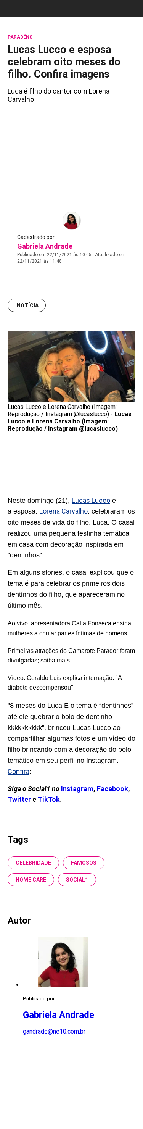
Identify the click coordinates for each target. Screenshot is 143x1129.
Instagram (77, 789)
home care (31, 880)
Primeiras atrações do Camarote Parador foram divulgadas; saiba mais (71, 656)
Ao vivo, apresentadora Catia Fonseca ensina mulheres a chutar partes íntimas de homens (69, 628)
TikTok (49, 799)
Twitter (20, 799)
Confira (18, 771)
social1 (77, 880)
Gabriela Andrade (44, 246)
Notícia (28, 305)
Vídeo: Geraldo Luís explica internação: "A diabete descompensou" (65, 683)
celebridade (33, 863)
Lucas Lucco (91, 500)
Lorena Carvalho (63, 511)
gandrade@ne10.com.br (54, 1031)
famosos (83, 863)
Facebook (112, 789)
